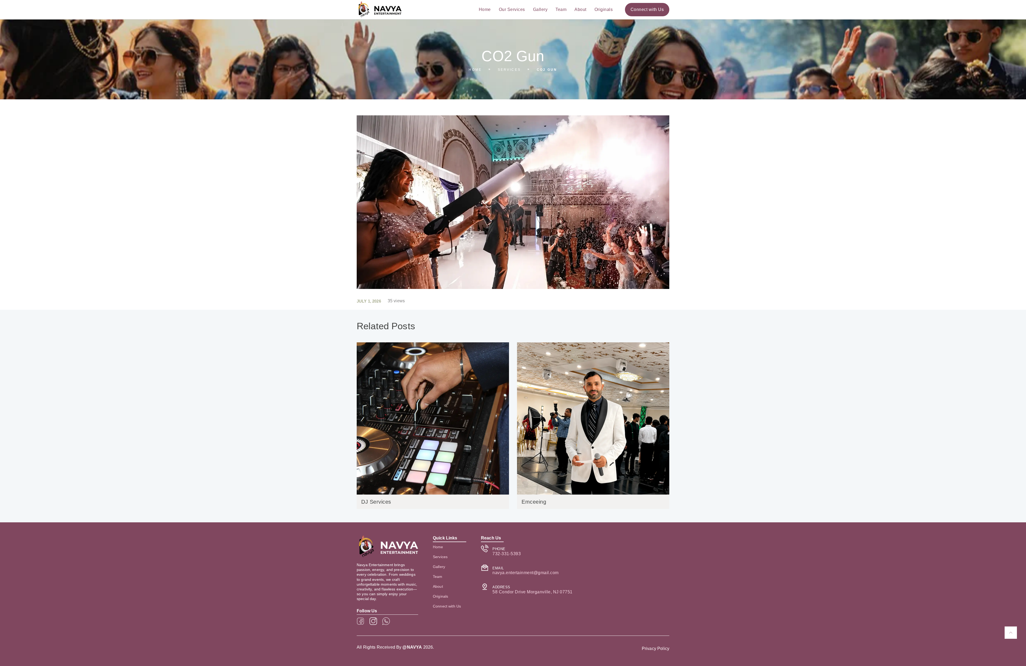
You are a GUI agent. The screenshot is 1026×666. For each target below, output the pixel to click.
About (580, 9)
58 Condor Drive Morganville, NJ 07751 (532, 592)
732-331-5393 (506, 553)
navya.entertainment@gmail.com (525, 572)
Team (560, 9)
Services (509, 70)
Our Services (512, 9)
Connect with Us (447, 606)
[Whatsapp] (386, 621)
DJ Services (376, 502)
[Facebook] (360, 621)
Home (485, 9)
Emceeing (534, 502)
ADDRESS (501, 587)
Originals (603, 9)
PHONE (499, 549)
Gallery (540, 9)
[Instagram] (373, 621)
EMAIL (498, 568)
